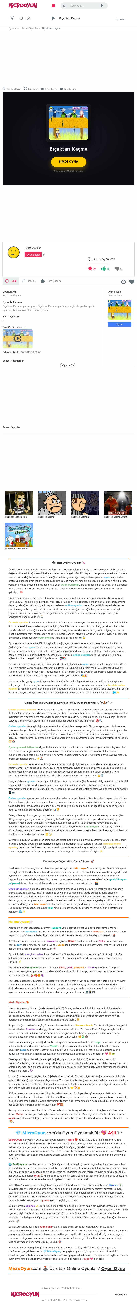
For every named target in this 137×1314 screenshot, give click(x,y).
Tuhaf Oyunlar (33, 248)
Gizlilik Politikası (71, 1288)
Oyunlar (120, 19)
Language (120, 1294)
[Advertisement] (68, 59)
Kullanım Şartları (50, 1288)
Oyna (120, 324)
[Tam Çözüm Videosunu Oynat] (18, 338)
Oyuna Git (68, 365)
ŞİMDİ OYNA (68, 162)
